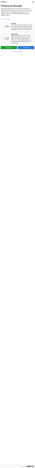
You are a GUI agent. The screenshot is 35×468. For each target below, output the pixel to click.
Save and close (17, 51)
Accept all (9, 47)
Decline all (26, 47)
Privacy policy (5, 19)
